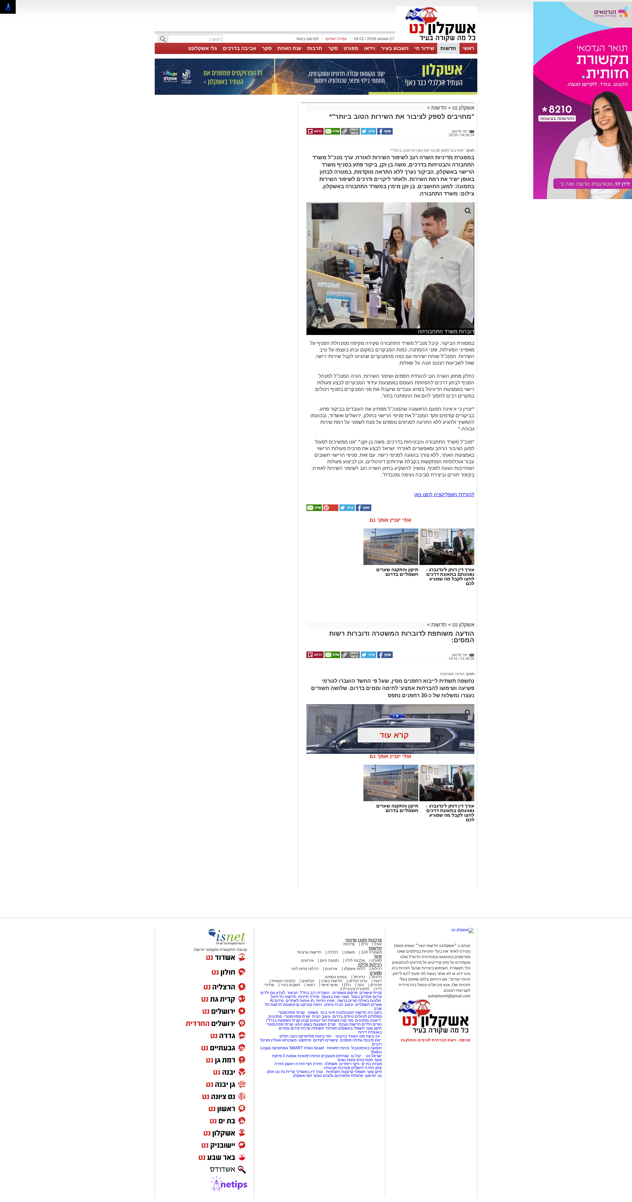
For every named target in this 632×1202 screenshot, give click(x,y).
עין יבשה (373, 1036)
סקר (333, 48)
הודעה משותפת (452, 674)
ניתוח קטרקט (311, 1004)
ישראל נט (373, 1056)
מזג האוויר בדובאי (350, 1036)
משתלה (331, 1063)
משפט (349, 952)
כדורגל (376, 977)
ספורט (351, 48)
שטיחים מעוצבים (335, 1056)
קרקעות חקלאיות (339, 1071)
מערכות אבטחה (337, 1067)
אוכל (378, 944)
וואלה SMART (301, 1048)
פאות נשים (347, 1060)
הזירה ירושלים (362, 1067)
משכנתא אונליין (284, 1040)
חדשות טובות (350, 1024)
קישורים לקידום (325, 1040)
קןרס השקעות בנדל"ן (283, 1020)
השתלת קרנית (312, 1028)
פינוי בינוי (327, 1012)
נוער (360, 985)
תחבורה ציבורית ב (354, 988)
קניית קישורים (370, 992)
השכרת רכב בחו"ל (314, 992)
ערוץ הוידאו (358, 981)
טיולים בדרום (342, 1016)
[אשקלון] (436, 42)
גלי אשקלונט (202, 48)
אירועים (307, 960)
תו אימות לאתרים (299, 1000)
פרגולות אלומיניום (348, 1075)
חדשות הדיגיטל (283, 996)
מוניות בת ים (371, 1063)
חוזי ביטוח (323, 1036)
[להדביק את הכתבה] (330, 509)
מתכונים (275, 1016)
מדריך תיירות (308, 996)
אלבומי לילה (355, 960)
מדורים (376, 985)
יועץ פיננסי (372, 1040)
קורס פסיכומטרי (297, 1016)
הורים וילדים (372, 1024)
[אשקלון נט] (462, 930)
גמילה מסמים (351, 1040)
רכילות (376, 968)
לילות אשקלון (354, 968)
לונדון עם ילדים (272, 992)
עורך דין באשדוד (309, 1071)
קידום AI (277, 1000)
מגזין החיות (325, 1000)
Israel (319, 1048)
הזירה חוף (314, 1063)
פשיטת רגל (330, 1020)
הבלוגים (308, 981)
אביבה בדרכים (239, 48)
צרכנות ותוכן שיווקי (363, 939)
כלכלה (333, 952)
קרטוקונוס (291, 1004)
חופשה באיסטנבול (366, 1048)
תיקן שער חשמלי (368, 1071)
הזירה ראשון (295, 1063)
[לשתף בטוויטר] (368, 133)
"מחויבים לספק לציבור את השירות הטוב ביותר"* (427, 150)
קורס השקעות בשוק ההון (316, 1024)
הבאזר (292, 992)
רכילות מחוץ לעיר (305, 968)
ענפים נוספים (336, 977)
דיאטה (375, 1020)
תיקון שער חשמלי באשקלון (360, 1028)
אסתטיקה (280, 1048)
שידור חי (424, 48)
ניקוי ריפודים (349, 1063)
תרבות (314, 48)
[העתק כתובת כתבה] (350, 133)
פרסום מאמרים (344, 992)
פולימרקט (306, 1036)
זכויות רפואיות (338, 1048)
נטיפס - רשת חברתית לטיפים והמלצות (435, 1040)
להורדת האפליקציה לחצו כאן (444, 494)
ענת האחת (289, 48)
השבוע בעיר (394, 48)
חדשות (448, 48)
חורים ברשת (346, 1000)
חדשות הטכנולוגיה (351, 1012)
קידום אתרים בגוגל (366, 996)
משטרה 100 (371, 952)
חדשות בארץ (331, 981)
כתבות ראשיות (283, 981)
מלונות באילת (369, 1000)
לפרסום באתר (307, 39)
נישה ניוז (375, 1012)
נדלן (364, 944)
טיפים (329, 1004)
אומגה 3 (290, 1056)
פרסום (370, 1075)
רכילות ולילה (370, 964)
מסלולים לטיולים (368, 1016)
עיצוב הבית (344, 1004)
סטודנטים (364, 1060)
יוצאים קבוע (311, 1020)
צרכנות (349, 944)
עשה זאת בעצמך (335, 996)
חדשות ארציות (309, 952)
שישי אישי (329, 985)
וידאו (369, 48)
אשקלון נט (462, 108)
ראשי (468, 48)
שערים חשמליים (368, 1004)
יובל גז (356, 1056)
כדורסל (359, 977)
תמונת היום (329, 960)
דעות (378, 981)
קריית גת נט (285, 1071)
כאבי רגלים (287, 1036)
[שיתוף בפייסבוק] (384, 133)
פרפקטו (305, 1040)
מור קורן (346, 1020)
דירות (362, 1032)
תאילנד (331, 1028)
